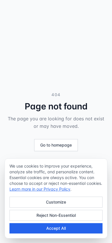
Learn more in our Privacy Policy (39, 189)
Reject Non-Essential (56, 215)
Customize (56, 202)
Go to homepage (56, 145)
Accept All (56, 228)
